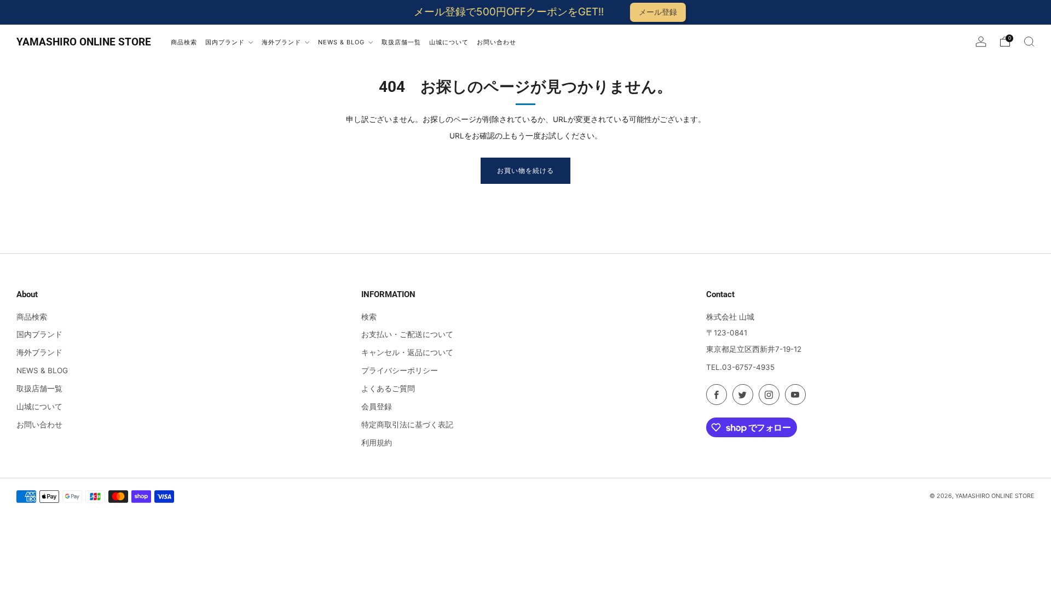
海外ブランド (39, 352)
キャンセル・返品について (407, 352)
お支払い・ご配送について (407, 334)
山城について (39, 406)
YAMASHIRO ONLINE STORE (83, 42)
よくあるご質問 (388, 388)
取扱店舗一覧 (39, 388)
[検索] (1029, 41)
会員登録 (376, 406)
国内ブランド (39, 334)
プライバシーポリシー (399, 370)
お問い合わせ (39, 424)
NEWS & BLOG (42, 370)
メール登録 (646, 11)
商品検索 (31, 316)
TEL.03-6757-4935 (740, 367)
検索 (369, 316)
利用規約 (376, 442)
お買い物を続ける (525, 170)
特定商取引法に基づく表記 (407, 424)
